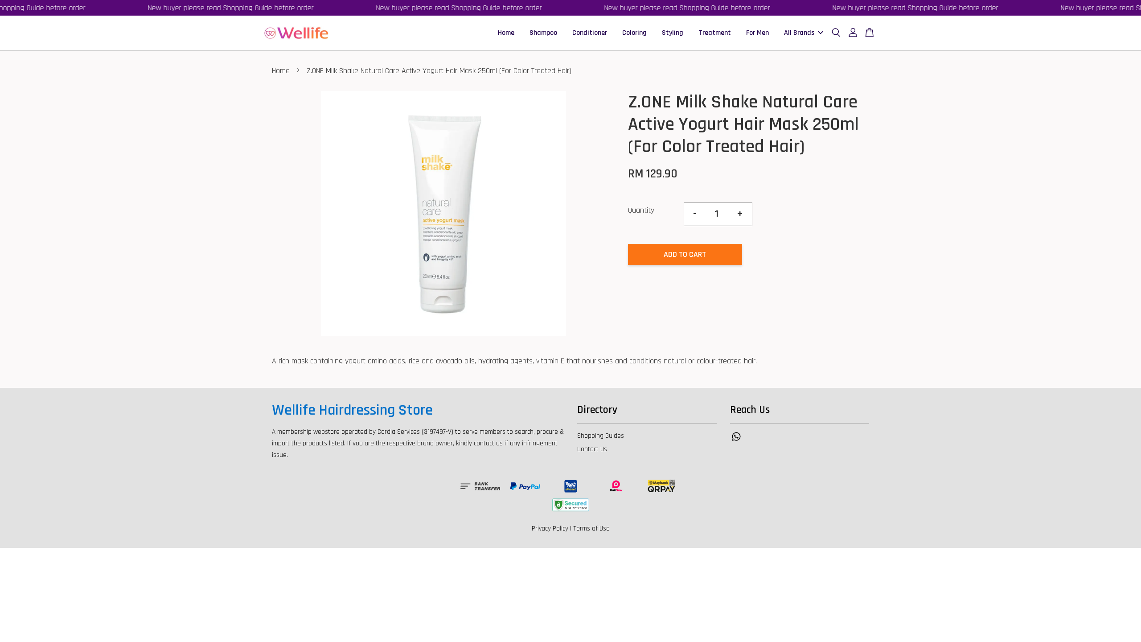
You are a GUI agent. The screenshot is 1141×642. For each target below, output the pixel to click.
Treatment (714, 32)
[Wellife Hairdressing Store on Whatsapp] (736, 440)
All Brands (799, 32)
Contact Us (592, 449)
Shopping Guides (600, 436)
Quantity (641, 210)
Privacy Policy (550, 528)
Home (506, 32)
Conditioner (589, 32)
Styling (672, 32)
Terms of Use (591, 528)
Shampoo (543, 32)
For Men (757, 32)
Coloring (634, 32)
